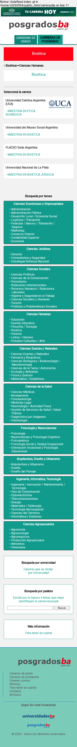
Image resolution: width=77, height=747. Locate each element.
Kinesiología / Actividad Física (31, 406)
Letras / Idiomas (22, 337)
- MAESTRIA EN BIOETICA (23, 134)
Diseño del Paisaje (23, 471)
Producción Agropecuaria (27, 540)
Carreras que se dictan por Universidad (39, 571)
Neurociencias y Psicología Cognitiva (35, 437)
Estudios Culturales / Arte (28, 341)
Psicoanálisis (20, 440)
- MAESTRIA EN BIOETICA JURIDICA (30, 174)
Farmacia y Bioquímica (25, 357)
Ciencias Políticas (23, 274)
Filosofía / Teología (24, 326)
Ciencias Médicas (23, 392)
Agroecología (20, 533)
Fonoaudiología (21, 399)
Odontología (19, 420)
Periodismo (19, 281)
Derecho (16, 254)
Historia (16, 334)
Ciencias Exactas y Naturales (30, 354)
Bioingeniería (19, 395)
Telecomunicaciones (24, 498)
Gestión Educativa (23, 323)
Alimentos (17, 544)
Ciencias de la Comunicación (29, 278)
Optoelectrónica (21, 495)
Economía (17, 241)
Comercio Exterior (23, 234)
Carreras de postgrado (24, 677)
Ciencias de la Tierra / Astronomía (33, 368)
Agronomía (18, 529)
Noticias (15, 684)
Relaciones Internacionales (29, 285)
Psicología (18, 433)
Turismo (16, 303)
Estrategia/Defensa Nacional (30, 261)
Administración (21, 209)
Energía (16, 502)
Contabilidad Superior (25, 237)
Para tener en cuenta (38, 633)
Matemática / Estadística (27, 379)
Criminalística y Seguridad (28, 258)
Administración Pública (26, 213)
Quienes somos (20, 680)
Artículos (15, 695)
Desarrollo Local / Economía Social (34, 216)
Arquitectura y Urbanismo (27, 464)
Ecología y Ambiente (24, 372)
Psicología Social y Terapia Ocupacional (37, 444)
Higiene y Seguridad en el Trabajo (33, 296)
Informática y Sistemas (26, 516)
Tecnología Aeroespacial (27, 509)
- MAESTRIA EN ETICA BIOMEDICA (20, 112)
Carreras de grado (25, 39)
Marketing (17, 230)
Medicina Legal (21, 402)
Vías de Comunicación (25, 491)
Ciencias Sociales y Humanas (30, 299)
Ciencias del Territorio (25, 513)
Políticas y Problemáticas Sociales (34, 306)
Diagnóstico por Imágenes (28, 417)
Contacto (15, 691)
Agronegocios (20, 536)
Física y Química (22, 375)
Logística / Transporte (25, 220)
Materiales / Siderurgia (26, 506)
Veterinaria (18, 547)
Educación (17, 319)
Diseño (16, 468)
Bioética (16, 330)
